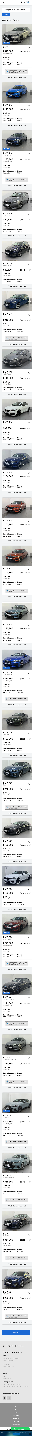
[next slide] (31, 34)
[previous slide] (3, 34)
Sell (16, 1409)
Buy (16, 1406)
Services (16, 1415)
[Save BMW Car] (29, 48)
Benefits (16, 1418)
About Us (16, 1421)
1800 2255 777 (7, 1378)
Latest (16, 1412)
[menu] (3, 2)
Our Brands (16, 1424)
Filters (7, 14)
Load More (16, 1332)
